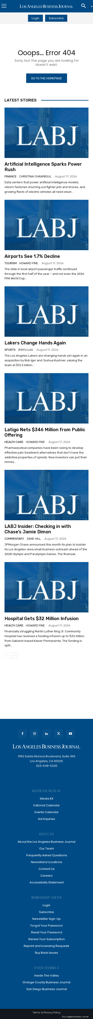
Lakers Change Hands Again (35, 343)
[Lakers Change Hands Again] (46, 311)
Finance (11, 176)
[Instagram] (34, 734)
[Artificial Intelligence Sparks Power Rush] (46, 133)
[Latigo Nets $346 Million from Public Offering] (46, 398)
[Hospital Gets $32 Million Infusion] (46, 587)
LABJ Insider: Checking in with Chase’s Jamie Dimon (38, 529)
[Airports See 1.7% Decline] (46, 225)
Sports (10, 349)
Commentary (14, 538)
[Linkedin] (46, 734)
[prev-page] (7, 655)
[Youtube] (70, 734)
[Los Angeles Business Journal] (46, 6)
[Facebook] (22, 734)
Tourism (11, 263)
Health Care (14, 441)
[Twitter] (58, 734)
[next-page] (14, 655)
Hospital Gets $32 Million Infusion (42, 618)
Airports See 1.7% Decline (32, 256)
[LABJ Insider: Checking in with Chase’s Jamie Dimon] (46, 495)
